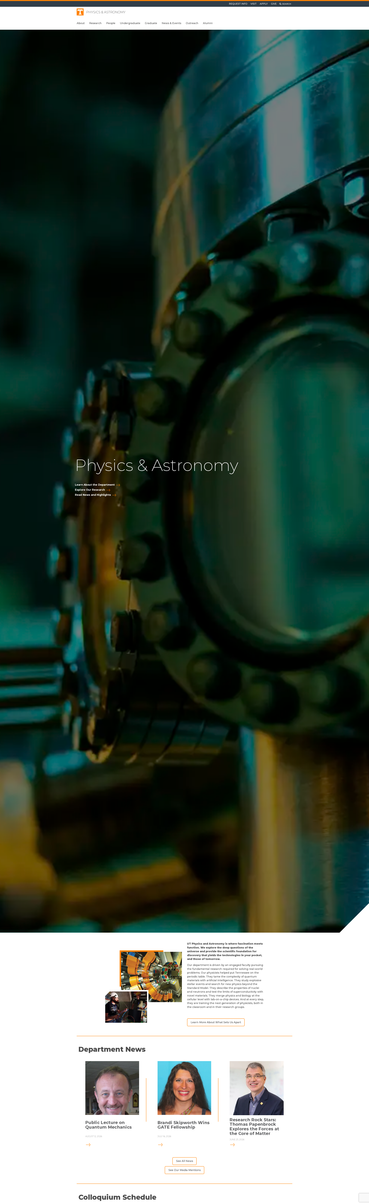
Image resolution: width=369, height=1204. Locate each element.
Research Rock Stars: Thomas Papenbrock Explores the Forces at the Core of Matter (254, 1126)
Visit (254, 3)
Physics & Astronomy (105, 12)
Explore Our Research (90, 489)
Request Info (238, 3)
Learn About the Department (95, 484)
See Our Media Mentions (185, 1170)
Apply (264, 3)
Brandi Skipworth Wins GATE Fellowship (184, 1125)
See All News (184, 1160)
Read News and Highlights (93, 494)
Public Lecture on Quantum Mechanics (108, 1125)
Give (274, 3)
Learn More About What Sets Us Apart (216, 1022)
